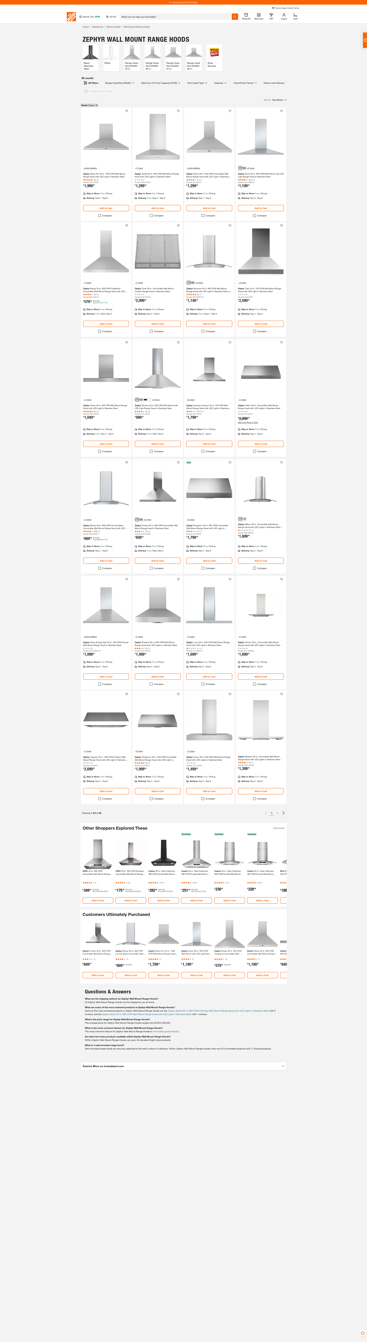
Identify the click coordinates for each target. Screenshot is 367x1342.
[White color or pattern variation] (149, 399)
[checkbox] (99, 215)
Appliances (97, 26)
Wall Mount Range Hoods (136, 26)
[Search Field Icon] (235, 16)
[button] (275, 100)
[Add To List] (126, 111)
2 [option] (277, 813)
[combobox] (176, 17)
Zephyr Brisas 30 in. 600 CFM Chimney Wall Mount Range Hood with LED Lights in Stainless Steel (218, 1010)
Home (86, 26)
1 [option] (271, 812)
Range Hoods (113, 26)
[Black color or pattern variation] (145, 399)
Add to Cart (106, 208)
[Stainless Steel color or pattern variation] (240, 168)
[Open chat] (365, 40)
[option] (283, 813)
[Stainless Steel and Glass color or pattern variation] (188, 282)
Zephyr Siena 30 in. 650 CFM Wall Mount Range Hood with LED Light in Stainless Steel (147, 1014)
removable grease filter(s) (166, 1031)
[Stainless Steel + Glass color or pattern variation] (240, 519)
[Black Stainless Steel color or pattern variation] (244, 168)
